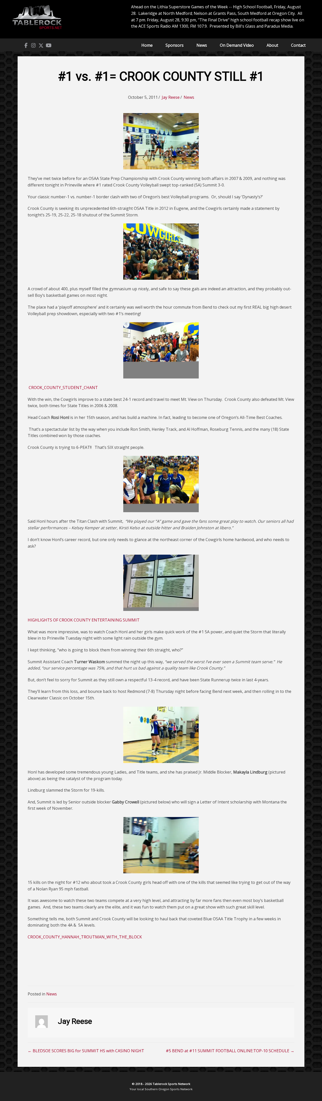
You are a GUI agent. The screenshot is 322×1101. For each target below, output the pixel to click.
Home (147, 45)
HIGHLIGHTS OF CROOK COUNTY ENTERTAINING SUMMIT (84, 620)
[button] (25, 45)
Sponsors (175, 45)
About (272, 45)
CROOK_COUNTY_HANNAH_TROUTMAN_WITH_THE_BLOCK (85, 937)
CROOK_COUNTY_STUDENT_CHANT (63, 387)
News (201, 45)
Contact (298, 45)
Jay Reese (171, 97)
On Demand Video (237, 45)
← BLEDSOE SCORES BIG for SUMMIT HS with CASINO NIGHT (86, 1051)
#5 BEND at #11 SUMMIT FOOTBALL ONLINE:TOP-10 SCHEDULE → (230, 1051)
